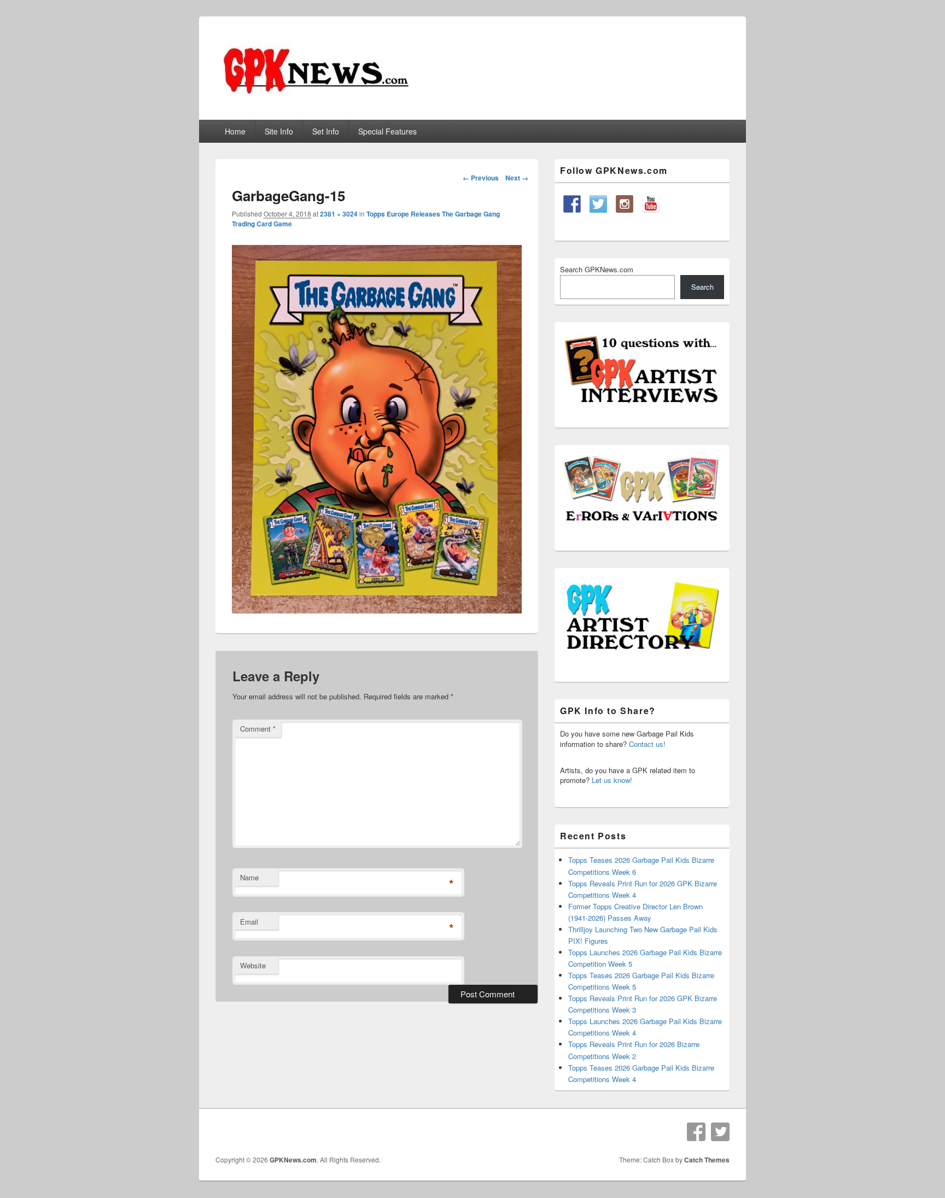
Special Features (387, 131)
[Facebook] (696, 1132)
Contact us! (647, 744)
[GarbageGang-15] (377, 610)
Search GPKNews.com (596, 269)
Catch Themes (707, 1160)
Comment (258, 728)
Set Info (325, 131)
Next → (516, 178)
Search (702, 287)
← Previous (481, 178)
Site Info (279, 131)
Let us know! (612, 780)
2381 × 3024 (339, 214)
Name (249, 877)
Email (249, 921)
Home (235, 131)
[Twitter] (720, 1132)
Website (253, 965)
